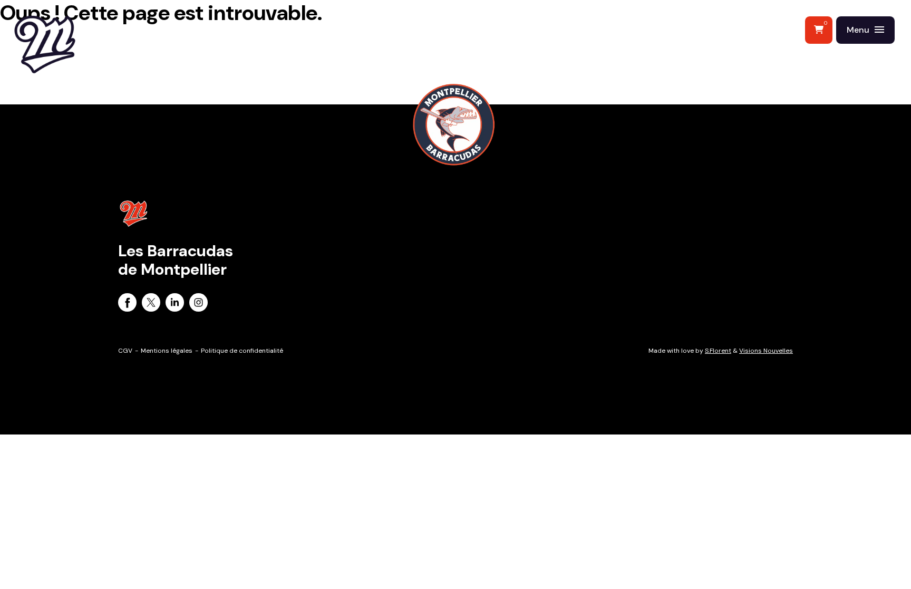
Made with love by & (720, 350)
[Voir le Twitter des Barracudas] (151, 304)
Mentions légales (166, 350)
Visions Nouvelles (766, 350)
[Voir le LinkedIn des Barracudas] (175, 304)
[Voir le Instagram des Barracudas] (198, 304)
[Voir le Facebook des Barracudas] (127, 304)
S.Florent (718, 350)
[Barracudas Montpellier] (68, 66)
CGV (125, 350)
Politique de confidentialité (242, 350)
